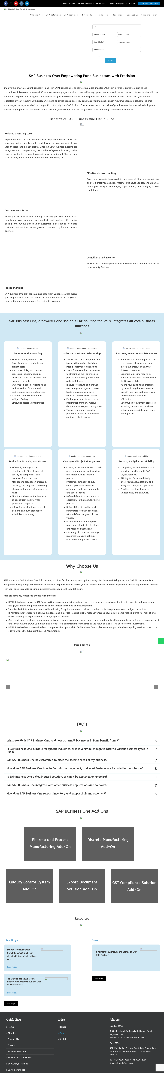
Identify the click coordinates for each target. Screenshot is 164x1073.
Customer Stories (16, 1070)
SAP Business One (17, 1051)
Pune (61, 1033)
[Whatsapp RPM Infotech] (160, 642)
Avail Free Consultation (149, 3)
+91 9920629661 (84, 4)
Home (11, 1027)
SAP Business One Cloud (20, 1057)
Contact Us (13, 1039)
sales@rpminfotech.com (125, 4)
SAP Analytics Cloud (18, 1063)
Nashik (62, 1039)
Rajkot (62, 1027)
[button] (8, 687)
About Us (12, 1033)
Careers (11, 1045)
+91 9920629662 (98, 4)
